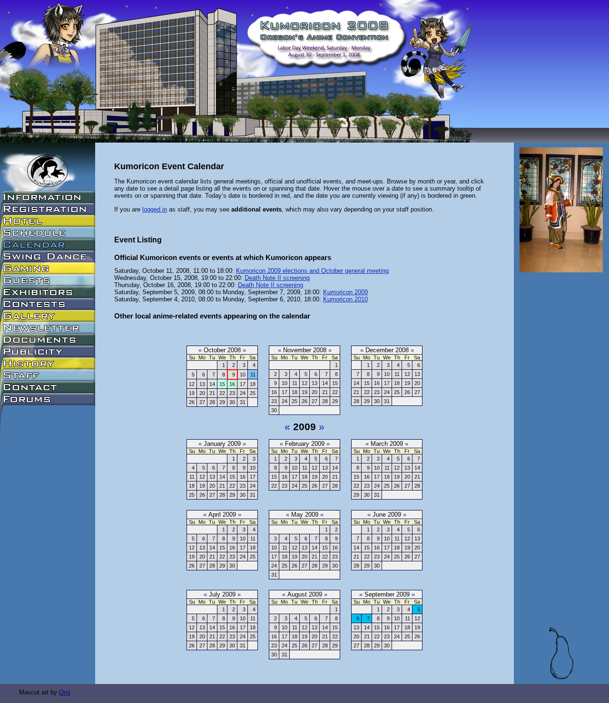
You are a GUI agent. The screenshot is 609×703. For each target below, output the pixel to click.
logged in (154, 209)
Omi (64, 692)
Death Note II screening (277, 277)
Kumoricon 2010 (345, 299)
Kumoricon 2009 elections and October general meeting (312, 270)
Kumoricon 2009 (345, 292)
